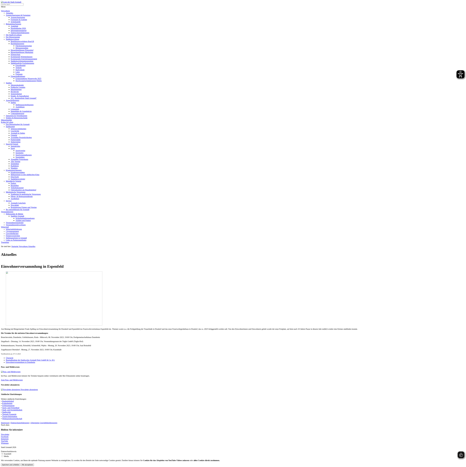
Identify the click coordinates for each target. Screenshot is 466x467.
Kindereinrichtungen (14, 170)
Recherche (15, 92)
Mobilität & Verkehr (13, 181)
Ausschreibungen (12, 100)
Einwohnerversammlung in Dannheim (20, 362)
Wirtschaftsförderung (14, 229)
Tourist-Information (9, 416)
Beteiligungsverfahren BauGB (22, 41)
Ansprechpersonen (18, 17)
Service (9, 201)
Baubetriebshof (8, 401)
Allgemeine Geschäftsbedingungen (43, 423)
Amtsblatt (14, 26)
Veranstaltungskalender (15, 223)
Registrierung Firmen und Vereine (24, 207)
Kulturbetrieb (7, 403)
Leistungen (15, 109)
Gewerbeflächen (12, 234)
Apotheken (15, 199)
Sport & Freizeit (12, 144)
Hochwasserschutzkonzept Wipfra (29, 81)
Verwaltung (5, 11)
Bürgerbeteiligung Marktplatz (22, 52)
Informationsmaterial (18, 30)
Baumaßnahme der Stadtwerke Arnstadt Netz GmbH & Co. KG (30, 360)
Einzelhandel (20, 65)
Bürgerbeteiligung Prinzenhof (22, 50)
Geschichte (15, 131)
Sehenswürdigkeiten (18, 129)
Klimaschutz (15, 54)
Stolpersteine (16, 142)
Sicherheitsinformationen (25, 218)
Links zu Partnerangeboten (16, 240)
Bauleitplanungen (17, 44)
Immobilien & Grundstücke (21, 111)
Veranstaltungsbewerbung (16, 225)
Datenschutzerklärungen (20, 33)
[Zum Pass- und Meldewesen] (11, 372)
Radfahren (15, 166)
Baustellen (15, 185)
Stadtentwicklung (12, 39)
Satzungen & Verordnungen (16, 116)
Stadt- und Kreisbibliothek (12, 410)
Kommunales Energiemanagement (24, 59)
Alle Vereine (15, 161)
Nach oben (5, 425)
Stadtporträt (10, 127)
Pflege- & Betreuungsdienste (22, 196)
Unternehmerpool (17, 113)
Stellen (13, 103)
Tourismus (5, 242)
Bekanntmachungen (13, 24)
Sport (13, 148)
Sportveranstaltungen (24, 155)
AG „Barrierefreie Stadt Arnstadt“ (24, 98)
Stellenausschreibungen (24, 105)
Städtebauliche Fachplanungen (22, 63)
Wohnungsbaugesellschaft (12, 419)
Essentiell (7, 454)
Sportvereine (20, 151)
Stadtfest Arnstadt (17, 216)
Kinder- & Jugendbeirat (20, 96)
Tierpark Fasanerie (9, 414)
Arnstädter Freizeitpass (19, 159)
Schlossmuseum (8, 406)
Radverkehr (20, 70)
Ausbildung (20, 107)
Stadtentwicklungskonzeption (22, 61)
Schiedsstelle (16, 22)
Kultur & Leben (7, 122)
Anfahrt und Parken (23, 220)
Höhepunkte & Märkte (14, 214)
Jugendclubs (15, 146)
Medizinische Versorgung (15, 192)
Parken (13, 183)
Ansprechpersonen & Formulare (18, 15)
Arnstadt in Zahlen (18, 133)
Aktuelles (9, 13)
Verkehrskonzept (17, 188)
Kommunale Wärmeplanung (21, 57)
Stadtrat (9, 83)
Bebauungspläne (22, 48)
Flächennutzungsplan (24, 46)
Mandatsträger (16, 89)
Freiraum (19, 74)
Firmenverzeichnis (13, 236)
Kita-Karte (15, 177)
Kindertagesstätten (18, 172)
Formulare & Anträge (19, 20)
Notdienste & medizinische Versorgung (26, 194)
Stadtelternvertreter (18, 179)
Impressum (5, 423)
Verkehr (19, 68)
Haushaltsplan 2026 (18, 28)
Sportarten (19, 153)
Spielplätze (15, 164)
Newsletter (15, 205)
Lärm (18, 72)
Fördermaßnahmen (18, 76)
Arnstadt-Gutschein (18, 203)
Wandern (14, 168)
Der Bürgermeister (13, 37)
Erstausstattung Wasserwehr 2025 (28, 79)
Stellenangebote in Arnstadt (16, 238)
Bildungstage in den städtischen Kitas (25, 175)
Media (6, 456)
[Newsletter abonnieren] (11, 390)
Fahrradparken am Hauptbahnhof (23, 190)
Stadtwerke (6, 412)
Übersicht (9, 358)
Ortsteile (14, 135)
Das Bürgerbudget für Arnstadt (17, 124)
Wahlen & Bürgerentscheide (16, 118)
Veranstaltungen (7, 212)
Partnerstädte (16, 140)
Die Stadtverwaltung (14, 35)
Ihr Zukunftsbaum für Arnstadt (17, 210)
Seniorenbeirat (16, 94)
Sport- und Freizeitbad (10, 408)
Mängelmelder (6, 120)
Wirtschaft (5, 227)
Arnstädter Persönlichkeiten (21, 137)
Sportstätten (20, 157)
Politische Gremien (18, 87)
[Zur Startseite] (11, 2)
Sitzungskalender (17, 85)
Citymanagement (12, 231)
